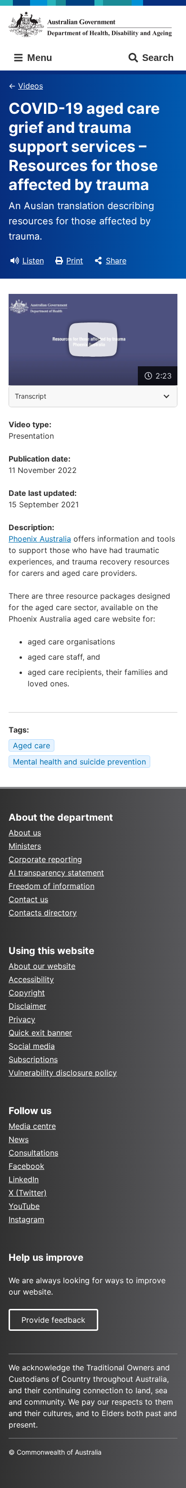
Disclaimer (27, 1006)
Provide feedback (53, 1320)
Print (74, 260)
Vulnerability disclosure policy (63, 1072)
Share (116, 260)
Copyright (27, 992)
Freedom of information (51, 886)
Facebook (26, 1166)
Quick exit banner (40, 1032)
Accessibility (31, 979)
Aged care (31, 745)
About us (25, 832)
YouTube (24, 1206)
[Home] (93, 24)
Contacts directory (43, 912)
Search (158, 57)
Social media (32, 1046)
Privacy (22, 1019)
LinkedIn (24, 1179)
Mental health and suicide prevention (79, 761)
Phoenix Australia (40, 538)
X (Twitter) (28, 1192)
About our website (42, 966)
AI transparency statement (56, 872)
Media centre (32, 1126)
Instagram (26, 1219)
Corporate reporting (45, 859)
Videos (30, 85)
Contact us (28, 899)
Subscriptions (33, 1059)
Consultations (33, 1152)
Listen (33, 260)
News (19, 1139)
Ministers (25, 846)
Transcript (30, 396)
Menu (38, 57)
